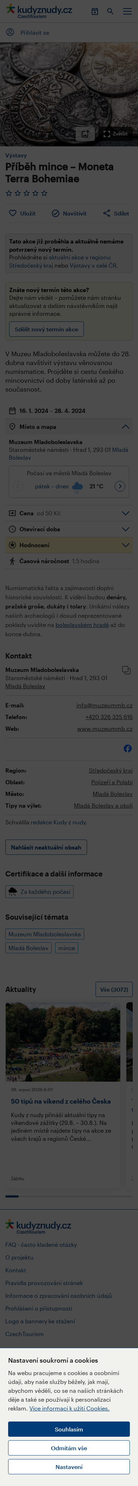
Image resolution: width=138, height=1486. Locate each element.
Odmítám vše (69, 1448)
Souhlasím (69, 1429)
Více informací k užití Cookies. (69, 1408)
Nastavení (69, 1466)
